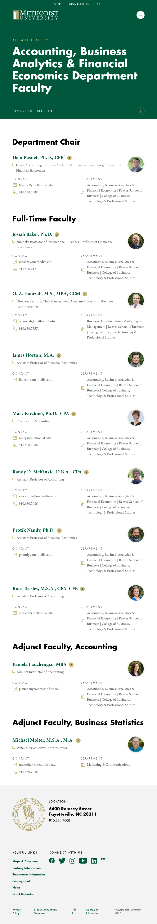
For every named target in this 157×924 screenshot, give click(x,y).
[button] (141, 15)
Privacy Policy (16, 911)
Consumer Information (92, 911)
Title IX (73, 911)
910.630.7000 (59, 821)
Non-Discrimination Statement (45, 911)
